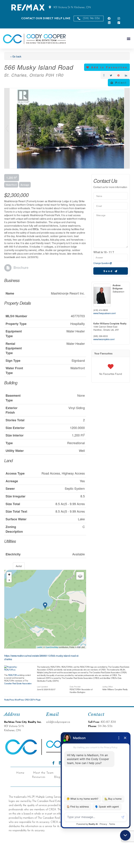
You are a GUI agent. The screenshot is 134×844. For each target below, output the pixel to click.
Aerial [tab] (19, 566)
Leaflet (39, 647)
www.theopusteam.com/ (104, 313)
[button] (128, 38)
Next (127, 128)
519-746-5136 (105, 726)
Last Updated (42, 686)
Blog (57, 777)
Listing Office (107, 686)
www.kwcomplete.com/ (104, 339)
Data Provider (75, 686)
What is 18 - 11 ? (103, 252)
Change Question (101, 263)
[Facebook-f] (53, 763)
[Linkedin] (60, 763)
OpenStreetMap (51, 647)
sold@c (50, 722)
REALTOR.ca (13, 675)
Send (109, 271)
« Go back (15, 56)
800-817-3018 (108, 722)
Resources (38, 777)
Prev (7, 128)
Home (20, 773)
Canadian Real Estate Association (17, 683)
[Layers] (80, 576)
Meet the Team (43, 773)
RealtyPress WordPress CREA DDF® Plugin (22, 699)
